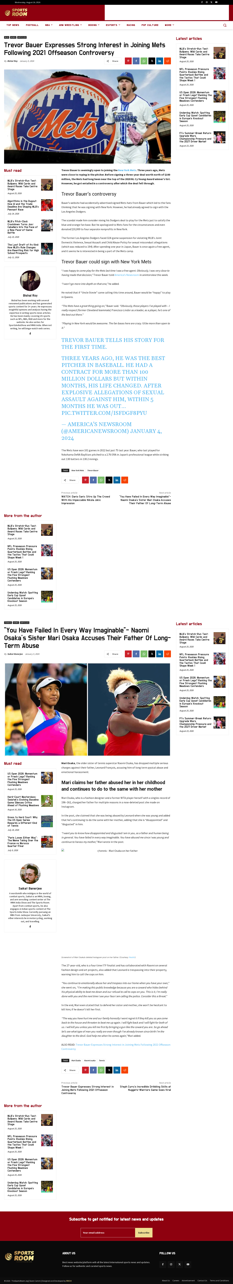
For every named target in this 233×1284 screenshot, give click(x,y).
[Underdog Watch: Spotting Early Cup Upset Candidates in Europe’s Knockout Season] (47, 597)
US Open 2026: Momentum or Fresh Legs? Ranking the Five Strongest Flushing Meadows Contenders (22, 575)
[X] (211, 2)
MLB (7, 37)
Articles (22, 37)
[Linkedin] (159, 61)
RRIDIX (69, 1281)
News (13, 37)
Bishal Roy (12, 61)
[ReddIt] (167, 61)
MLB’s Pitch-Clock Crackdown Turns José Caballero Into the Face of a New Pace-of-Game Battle (23, 227)
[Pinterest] (128, 61)
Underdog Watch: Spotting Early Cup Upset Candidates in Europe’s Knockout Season (23, 597)
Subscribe (143, 1232)
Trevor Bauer (92, 470)
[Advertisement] (167, 12)
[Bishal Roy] (30, 280)
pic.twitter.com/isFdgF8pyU (104, 413)
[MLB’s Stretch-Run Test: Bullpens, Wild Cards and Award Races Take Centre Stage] (47, 185)
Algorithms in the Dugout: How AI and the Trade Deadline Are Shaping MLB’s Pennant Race (23, 205)
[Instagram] (207, 2)
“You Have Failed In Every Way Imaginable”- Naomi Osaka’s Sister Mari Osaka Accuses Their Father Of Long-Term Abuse (145, 499)
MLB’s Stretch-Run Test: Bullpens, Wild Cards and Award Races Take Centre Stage (22, 185)
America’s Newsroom (126, 275)
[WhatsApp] (144, 61)
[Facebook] (202, 2)
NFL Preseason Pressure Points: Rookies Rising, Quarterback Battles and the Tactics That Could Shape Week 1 (22, 552)
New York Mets (127, 170)
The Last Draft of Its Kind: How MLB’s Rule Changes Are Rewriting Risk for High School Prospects (23, 249)
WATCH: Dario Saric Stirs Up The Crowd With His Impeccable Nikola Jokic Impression (85, 499)
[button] (225, 25)
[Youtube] (216, 2)
